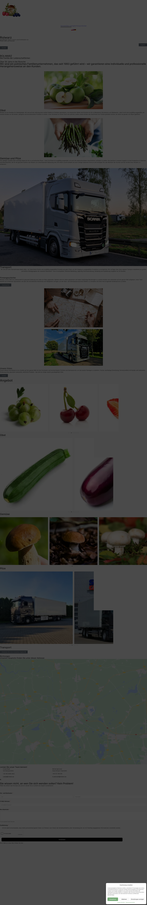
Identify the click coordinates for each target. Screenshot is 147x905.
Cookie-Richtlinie (121, 902)
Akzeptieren (112, 899)
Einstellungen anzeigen (137, 899)
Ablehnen (124, 899)
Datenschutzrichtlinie (130, 902)
